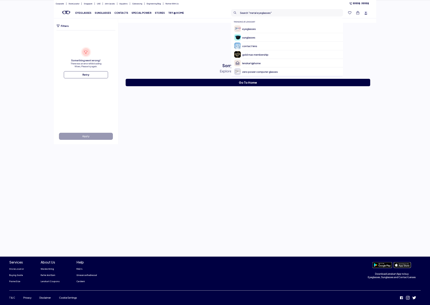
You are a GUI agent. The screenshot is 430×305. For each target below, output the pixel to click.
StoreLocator (74, 4)
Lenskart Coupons (50, 281)
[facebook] (401, 298)
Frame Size (14, 281)
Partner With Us (172, 4)
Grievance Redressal (86, 275)
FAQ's (79, 269)
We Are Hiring (47, 269)
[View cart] (358, 12)
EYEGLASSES (83, 12)
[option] (288, 29)
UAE (98, 4)
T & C (12, 297)
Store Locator (16, 269)
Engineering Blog (154, 4)
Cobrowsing (137, 4)
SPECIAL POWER (142, 12)
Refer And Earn (48, 275)
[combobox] (287, 12)
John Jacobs (110, 4)
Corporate (60, 4)
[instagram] (408, 298)
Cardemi (80, 281)
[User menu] (366, 12)
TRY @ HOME (176, 12)
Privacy (27, 297)
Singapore (88, 4)
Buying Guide (16, 275)
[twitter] (414, 298)
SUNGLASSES (103, 12)
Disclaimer (45, 297)
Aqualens (123, 4)
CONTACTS (121, 12)
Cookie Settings (68, 297)
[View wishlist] (350, 12)
